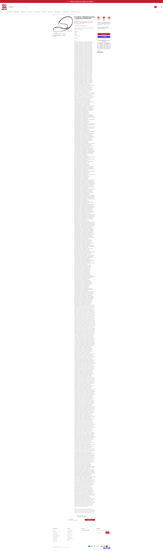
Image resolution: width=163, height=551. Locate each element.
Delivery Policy (55, 533)
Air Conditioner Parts (65, 11)
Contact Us (54, 531)
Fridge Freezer (23, 11)
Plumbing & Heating (57, 11)
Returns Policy (55, 532)
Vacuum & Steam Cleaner (8, 11)
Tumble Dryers (69, 533)
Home (2, 11)
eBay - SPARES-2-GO (56, 536)
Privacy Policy (55, 538)
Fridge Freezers (69, 532)
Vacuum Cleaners (69, 530)
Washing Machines (70, 531)
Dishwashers (69, 536)
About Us (54, 530)
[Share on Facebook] (98, 52)
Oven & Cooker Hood (37, 11)
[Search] (155, 7)
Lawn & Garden (50, 11)
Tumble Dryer (30, 11)
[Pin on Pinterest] (102, 52)
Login (158, 11)
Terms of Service (55, 537)
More (79, 11)
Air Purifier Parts (73, 11)
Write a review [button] (90, 519)
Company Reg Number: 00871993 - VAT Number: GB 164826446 (61, 547)
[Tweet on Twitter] (99, 52)
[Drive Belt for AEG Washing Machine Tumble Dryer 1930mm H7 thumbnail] (55, 34)
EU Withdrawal (55, 541)
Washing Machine (17, 11)
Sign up (107, 532)
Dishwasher (44, 11)
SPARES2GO (77, 19)
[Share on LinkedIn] (100, 52)
